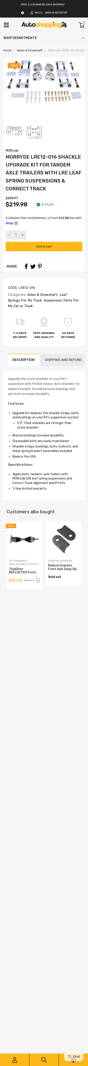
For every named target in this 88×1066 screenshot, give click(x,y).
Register (61, 12)
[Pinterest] (39, 266)
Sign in (49, 12)
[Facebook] (26, 266)
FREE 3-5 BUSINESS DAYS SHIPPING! (43, 4)
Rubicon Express (60, 560)
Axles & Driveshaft (42, 295)
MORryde (12, 151)
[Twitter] (33, 266)
